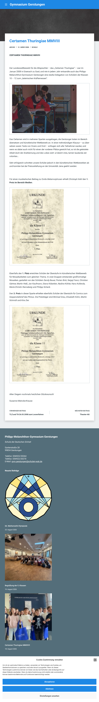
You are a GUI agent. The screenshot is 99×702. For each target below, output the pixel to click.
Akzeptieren (49, 682)
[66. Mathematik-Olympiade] (28, 497)
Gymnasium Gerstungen (27, 4)
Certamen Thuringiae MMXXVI (17, 645)
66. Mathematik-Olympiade (16, 526)
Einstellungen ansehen (49, 696)
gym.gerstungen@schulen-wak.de (27, 461)
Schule (35, 47)
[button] (95, 660)
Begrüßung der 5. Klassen (15, 585)
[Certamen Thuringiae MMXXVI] (28, 616)
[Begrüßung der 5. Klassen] (28, 557)
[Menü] (6, 4)
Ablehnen (49, 689)
